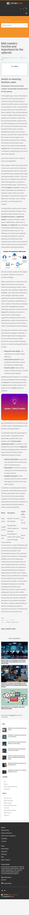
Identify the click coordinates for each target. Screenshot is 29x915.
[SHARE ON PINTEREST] (10, 620)
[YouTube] (2, 890)
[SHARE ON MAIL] (13, 620)
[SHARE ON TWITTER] (2, 620)
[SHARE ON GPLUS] (8, 620)
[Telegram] (4, 890)
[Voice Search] (25, 25)
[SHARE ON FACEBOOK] (5, 620)
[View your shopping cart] (26, 9)
